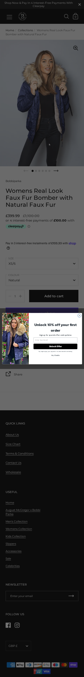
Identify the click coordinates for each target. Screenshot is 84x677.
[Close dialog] (79, 315)
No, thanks (55, 355)
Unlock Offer (55, 346)
